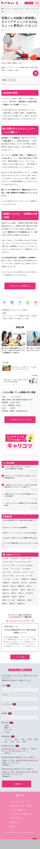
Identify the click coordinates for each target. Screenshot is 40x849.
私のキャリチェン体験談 (19, 310)
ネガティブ (6, 572)
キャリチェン (8, 8)
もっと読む (21, 657)
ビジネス (16, 572)
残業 (36, 67)
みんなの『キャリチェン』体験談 (21, 806)
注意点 (5, 593)
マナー (29, 575)
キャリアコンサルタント (23, 562)
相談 (21, 593)
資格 (14, 596)
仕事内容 (15, 582)
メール (15, 579)
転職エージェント (8, 600)
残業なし (11, 70)
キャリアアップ (7, 562)
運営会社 (13, 826)
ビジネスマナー (8, 575)
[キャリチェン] (9, 3)
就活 (13, 586)
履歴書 (21, 586)
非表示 (12, 80)
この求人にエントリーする (20, 420)
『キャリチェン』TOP (17, 801)
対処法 (5, 586)
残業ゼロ (4, 70)
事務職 (34, 579)
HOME (21, 795)
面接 (12, 603)
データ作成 (26, 569)
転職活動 (21, 600)
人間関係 (5, 582)
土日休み (32, 582)
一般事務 (21, 67)
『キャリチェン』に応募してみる (21, 814)
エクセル (14, 558)
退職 (29, 600)
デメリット (15, 569)
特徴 (13, 593)
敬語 (29, 586)
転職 (21, 596)
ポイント (20, 575)
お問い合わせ (14, 822)
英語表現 (5, 596)
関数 (4, 603)
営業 (26, 67)
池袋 (17, 70)
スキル (5, 569)
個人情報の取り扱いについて (11, 749)
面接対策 (20, 603)
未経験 (31, 67)
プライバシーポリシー (17, 818)
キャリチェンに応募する (20, 286)
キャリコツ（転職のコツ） (18, 810)
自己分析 (29, 593)
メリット (6, 579)
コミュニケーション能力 (24, 565)
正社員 (14, 589)
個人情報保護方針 (32, 760)
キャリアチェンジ (11, 67)
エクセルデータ (25, 558)
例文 (24, 582)
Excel (5, 558)
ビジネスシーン (28, 572)
